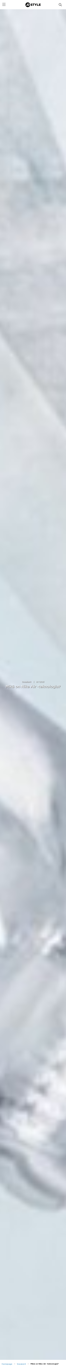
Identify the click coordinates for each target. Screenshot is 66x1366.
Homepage (7, 1364)
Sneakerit (26, 682)
